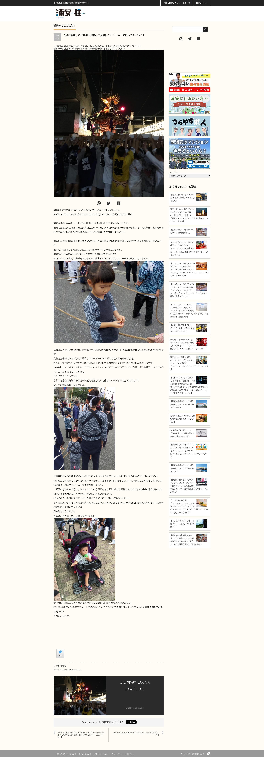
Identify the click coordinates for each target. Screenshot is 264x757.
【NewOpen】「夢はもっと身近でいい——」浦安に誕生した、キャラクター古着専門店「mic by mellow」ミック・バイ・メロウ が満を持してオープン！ (189, 269)
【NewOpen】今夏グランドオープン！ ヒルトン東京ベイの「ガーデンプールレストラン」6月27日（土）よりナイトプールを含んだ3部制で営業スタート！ (189, 290)
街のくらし (78, 669)
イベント (59, 669)
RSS (208, 753)
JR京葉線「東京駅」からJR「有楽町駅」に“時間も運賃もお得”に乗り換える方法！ (182, 433)
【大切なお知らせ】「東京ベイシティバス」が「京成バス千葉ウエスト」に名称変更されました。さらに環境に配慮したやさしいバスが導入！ (189, 486)
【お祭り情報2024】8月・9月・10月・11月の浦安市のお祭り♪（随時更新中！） (182, 328)
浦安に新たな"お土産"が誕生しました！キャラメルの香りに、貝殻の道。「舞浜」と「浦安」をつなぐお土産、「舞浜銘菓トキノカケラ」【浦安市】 (189, 215)
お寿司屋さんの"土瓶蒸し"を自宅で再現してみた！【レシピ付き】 (182, 419)
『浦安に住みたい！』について (176, 3)
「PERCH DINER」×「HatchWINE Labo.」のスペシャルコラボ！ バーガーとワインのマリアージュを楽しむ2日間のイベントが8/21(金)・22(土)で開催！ (189, 506)
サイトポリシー (117, 754)
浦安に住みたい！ (197, 754)
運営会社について (85, 754)
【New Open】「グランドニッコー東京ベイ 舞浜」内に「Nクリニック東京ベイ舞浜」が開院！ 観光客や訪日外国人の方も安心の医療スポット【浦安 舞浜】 (189, 310)
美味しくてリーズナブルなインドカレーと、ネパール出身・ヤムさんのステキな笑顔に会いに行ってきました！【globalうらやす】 (81, 735)
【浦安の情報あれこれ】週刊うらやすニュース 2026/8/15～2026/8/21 (182, 404)
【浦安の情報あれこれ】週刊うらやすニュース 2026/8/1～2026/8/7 (182, 468)
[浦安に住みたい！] (83, 13)
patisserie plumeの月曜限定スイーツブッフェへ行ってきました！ (136, 734)
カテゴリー (173, 172)
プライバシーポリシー (101, 754)
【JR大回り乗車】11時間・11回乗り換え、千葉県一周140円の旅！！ (182, 524)
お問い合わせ (201, 3)
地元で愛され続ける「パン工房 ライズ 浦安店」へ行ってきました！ (182, 197)
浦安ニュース (68, 669)
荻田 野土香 (61, 666)
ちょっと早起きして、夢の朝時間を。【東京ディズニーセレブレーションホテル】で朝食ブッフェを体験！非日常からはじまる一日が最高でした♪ (189, 248)
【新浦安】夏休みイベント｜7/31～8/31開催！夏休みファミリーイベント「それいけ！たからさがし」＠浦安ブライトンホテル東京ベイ (189, 451)
